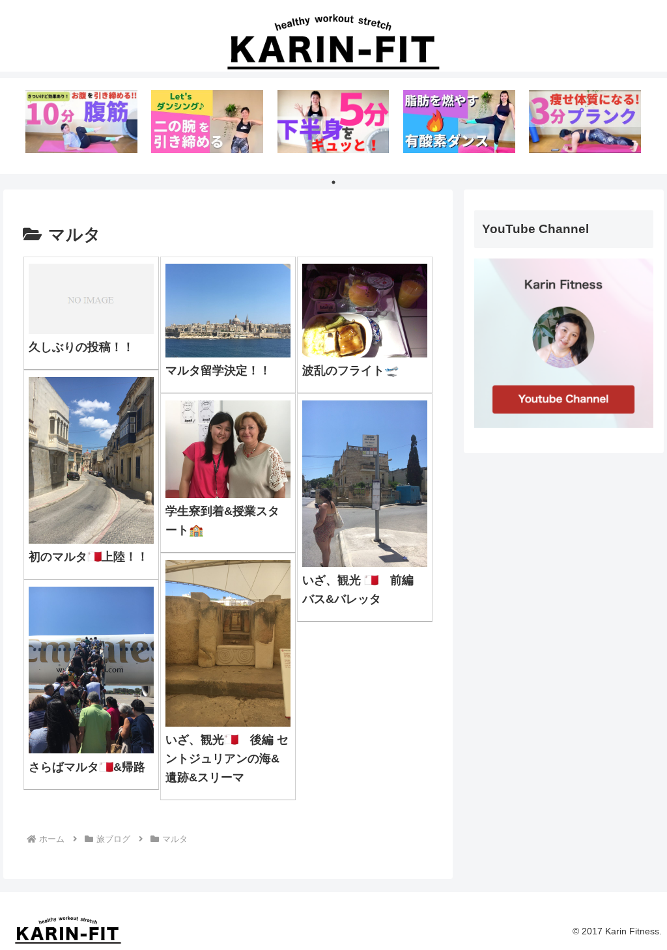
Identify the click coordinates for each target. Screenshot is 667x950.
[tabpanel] (81, 123)
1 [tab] (333, 182)
